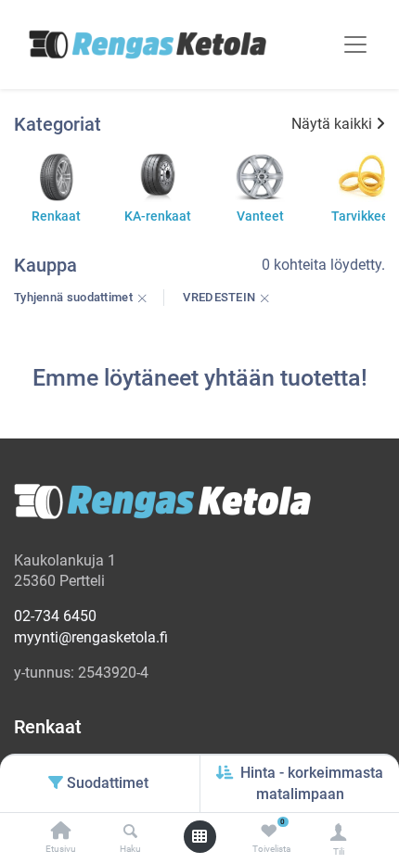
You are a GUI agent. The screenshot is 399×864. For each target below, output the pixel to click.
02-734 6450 (55, 616)
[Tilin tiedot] (338, 832)
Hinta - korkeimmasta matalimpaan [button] (311, 783)
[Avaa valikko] (199, 836)
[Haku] (130, 832)
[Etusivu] (61, 832)
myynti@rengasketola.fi (91, 637)
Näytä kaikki (331, 124)
